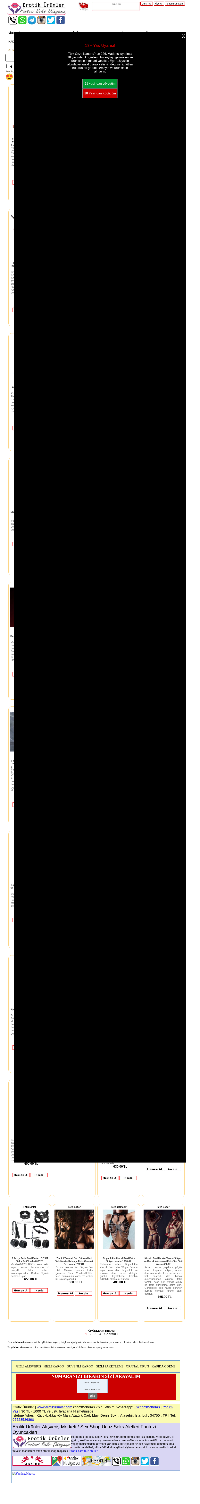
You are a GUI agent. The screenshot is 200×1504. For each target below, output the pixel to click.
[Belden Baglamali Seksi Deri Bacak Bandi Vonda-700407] (39, 1176)
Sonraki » (111, 1334)
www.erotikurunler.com (54, 1407)
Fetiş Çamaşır (119, 1207)
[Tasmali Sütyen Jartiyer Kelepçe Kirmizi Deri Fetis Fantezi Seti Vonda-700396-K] (128, 1179)
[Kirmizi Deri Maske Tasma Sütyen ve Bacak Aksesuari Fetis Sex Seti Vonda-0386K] (163, 1248)
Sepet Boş (116, 4)
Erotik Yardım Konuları (83, 1450)
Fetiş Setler (29, 1207)
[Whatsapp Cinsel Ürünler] (22, 23)
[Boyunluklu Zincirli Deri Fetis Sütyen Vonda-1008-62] (118, 1248)
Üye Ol (158, 3)
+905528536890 (147, 1407)
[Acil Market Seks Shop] (51, 23)
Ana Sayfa (11, 71)
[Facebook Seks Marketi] (60, 23)
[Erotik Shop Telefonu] (12, 23)
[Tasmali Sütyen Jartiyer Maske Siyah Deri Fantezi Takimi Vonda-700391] (172, 1170)
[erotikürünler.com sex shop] (36, 13)
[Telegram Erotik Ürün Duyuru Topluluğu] (32, 23)
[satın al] (21, 1176)
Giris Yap (146, 3)
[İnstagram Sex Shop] (41, 23)
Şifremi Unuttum (174, 3)
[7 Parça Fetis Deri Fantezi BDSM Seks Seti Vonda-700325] (29, 1248)
